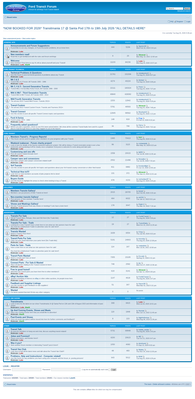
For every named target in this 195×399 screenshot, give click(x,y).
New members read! (20, 54)
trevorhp (142, 239)
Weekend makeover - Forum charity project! (31, 143)
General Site (9, 42)
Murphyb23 (143, 112)
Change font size (188, 16)
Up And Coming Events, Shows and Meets (31, 310)
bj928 (141, 152)
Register (180, 21)
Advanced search (183, 11)
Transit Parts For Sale (21, 238)
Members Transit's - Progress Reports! (29, 137)
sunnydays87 (144, 179)
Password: (46, 369)
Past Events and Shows (22, 317)
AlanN (27, 65)
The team (147, 384)
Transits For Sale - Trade (22, 223)
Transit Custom (18, 105)
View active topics (28, 38)
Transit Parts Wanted (20, 256)
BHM (140, 356)
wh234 (141, 197)
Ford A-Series (17, 118)
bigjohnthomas (144, 317)
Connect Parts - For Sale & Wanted (27, 263)
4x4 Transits (16, 165)
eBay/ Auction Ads (19, 276)
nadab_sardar (144, 330)
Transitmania (17, 301)
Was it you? (16, 343)
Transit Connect (18, 111)
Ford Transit (9, 133)
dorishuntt (142, 343)
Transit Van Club (18, 349)
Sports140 (142, 46)
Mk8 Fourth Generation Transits (25, 99)
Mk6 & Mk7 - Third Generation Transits (29, 93)
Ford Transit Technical (14, 69)
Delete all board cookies (161, 384)
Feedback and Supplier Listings (26, 283)
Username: (7, 369)
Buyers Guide (17, 179)
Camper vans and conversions (25, 158)
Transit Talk (16, 329)
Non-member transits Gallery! (24, 197)
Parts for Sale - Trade (20, 245)
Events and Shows (12, 298)
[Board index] (16, 7)
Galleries (8, 187)
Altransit (142, 55)
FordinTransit (144, 216)
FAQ (172, 21)
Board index (12, 17)
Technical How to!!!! (20, 172)
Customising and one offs (23, 152)
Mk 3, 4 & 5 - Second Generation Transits (30, 86)
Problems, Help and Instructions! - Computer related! (36, 356)
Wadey (141, 350)
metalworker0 (144, 73)
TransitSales (143, 223)
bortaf (141, 191)
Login (188, 21)
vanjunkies (143, 246)
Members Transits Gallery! (23, 191)
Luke (21, 51)
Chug (141, 232)
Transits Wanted (18, 231)
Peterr (141, 87)
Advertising (9, 212)
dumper (141, 80)
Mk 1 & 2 (15, 80)
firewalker (142, 159)
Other (6, 326)
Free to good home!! (20, 269)
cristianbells (143, 143)
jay (140, 263)
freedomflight (143, 166)
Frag (140, 118)
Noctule (141, 311)
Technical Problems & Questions (26, 73)
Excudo (141, 256)
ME (140, 336)
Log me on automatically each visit (95, 369)
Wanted (14, 290)
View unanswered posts (12, 38)
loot (140, 137)
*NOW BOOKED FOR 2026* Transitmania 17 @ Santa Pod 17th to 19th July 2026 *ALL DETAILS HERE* (74, 28)
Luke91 (72, 378)
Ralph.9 (141, 204)
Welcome (15, 61)
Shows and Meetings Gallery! (24, 204)
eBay (37, 278)
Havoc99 (142, 284)
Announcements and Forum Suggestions (30, 46)
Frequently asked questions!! (24, 125)
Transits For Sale (19, 216)
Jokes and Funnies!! (20, 336)
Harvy (141, 125)
